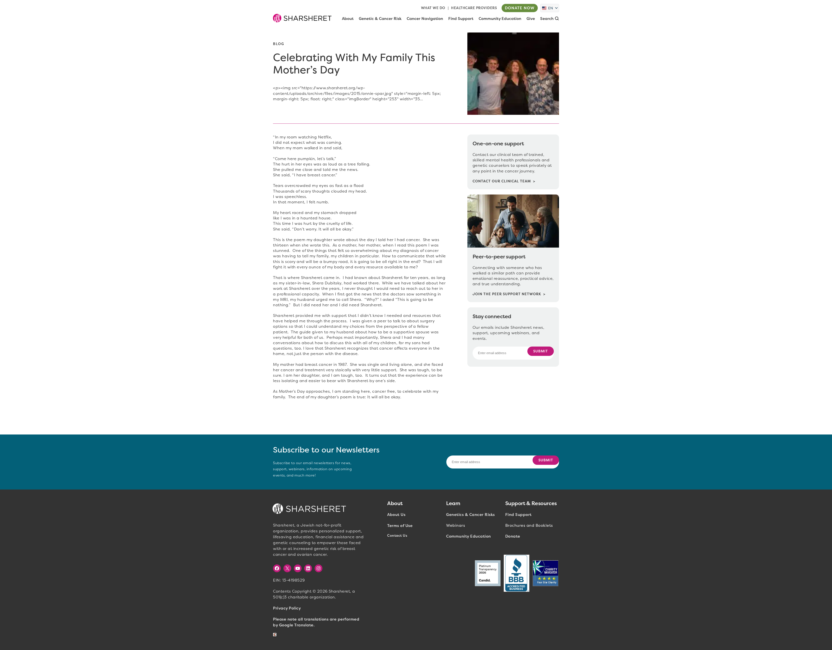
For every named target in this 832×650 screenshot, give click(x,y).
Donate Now (520, 8)
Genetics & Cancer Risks (470, 514)
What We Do (433, 8)
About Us (396, 514)
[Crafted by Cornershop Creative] (275, 634)
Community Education (468, 536)
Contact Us (397, 535)
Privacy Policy (287, 608)
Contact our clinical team (502, 181)
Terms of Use (400, 525)
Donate (512, 536)
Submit (540, 351)
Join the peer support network (507, 294)
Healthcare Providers (474, 8)
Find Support (518, 514)
